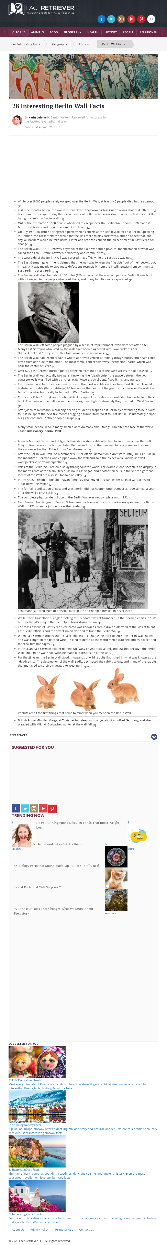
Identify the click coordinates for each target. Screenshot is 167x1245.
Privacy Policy (39, 1229)
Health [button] (93, 32)
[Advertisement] (52, 170)
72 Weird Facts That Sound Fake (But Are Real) (47, 844)
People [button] (128, 32)
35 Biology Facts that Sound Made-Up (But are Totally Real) (57, 865)
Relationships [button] (151, 32)
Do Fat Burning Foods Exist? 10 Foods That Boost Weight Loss (77, 825)
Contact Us (86, 1229)
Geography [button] (72, 32)
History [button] (111, 32)
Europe (84, 44)
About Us (18, 1229)
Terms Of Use (64, 1229)
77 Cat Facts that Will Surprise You (39, 887)
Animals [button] (37, 32)
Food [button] (54, 32)
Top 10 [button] (20, 32)
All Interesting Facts (26, 44)
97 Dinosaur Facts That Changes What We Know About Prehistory (53, 911)
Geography (59, 44)
